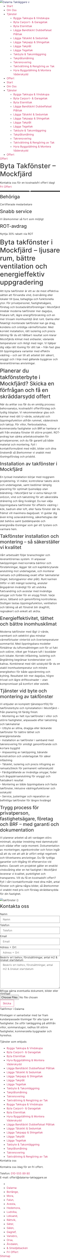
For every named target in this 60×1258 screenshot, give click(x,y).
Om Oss (11, 10)
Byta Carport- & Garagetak (30, 22)
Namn (3, 914)
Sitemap (5, 1256)
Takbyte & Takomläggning (29, 54)
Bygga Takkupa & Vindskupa (31, 18)
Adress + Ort (8, 947)
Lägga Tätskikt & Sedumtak (30, 38)
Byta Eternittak (22, 26)
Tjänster (12, 14)
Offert (10, 78)
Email (3, 936)
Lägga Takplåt (22, 46)
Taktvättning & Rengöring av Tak (33, 66)
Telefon (4, 925)
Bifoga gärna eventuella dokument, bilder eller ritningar (29, 992)
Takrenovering (22, 62)
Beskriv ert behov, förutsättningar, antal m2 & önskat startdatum (28, 958)
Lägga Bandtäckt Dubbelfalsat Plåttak (31, 1068)
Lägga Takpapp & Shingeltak (31, 42)
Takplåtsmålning (23, 58)
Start (10, 6)
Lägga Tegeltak (23, 50)
